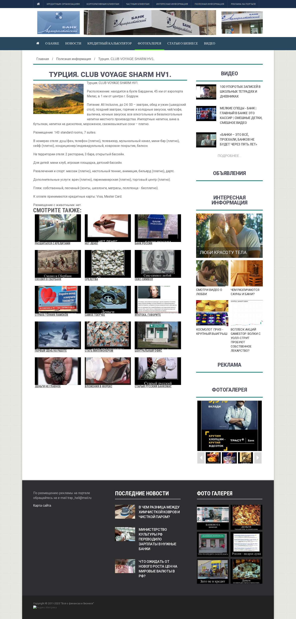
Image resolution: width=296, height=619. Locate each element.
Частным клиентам (137, 3)
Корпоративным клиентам (103, 3)
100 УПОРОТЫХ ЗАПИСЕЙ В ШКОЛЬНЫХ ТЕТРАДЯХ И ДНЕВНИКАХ (240, 91)
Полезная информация (209, 3)
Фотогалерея (149, 43)
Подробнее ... (229, 155)
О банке (52, 43)
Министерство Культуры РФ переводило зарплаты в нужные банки (157, 539)
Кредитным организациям (63, 3)
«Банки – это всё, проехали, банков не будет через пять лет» (238, 139)
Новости (73, 43)
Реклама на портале (243, 3)
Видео (209, 43)
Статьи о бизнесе (182, 43)
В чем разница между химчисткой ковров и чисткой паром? (159, 512)
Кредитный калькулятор (109, 43)
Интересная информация (172, 3)
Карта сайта (42, 505)
